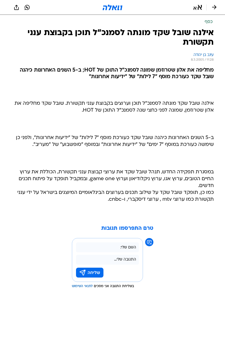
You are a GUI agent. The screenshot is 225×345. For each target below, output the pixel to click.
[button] (197, 7)
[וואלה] (112, 7)
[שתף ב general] (16, 7)
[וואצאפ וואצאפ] (27, 7)
